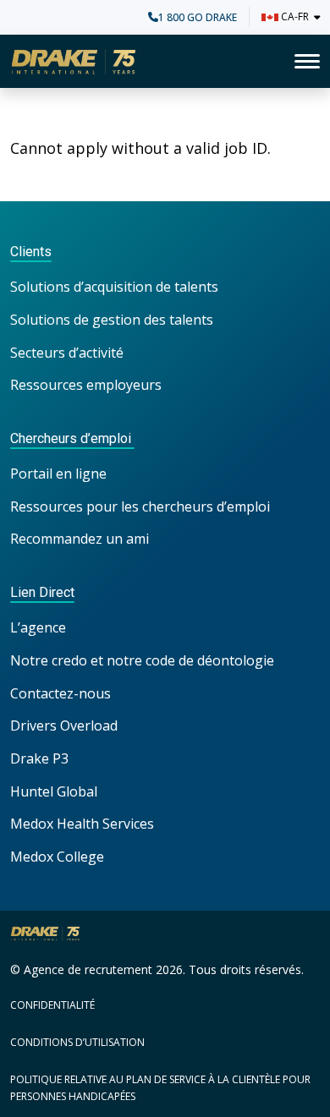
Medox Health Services (82, 823)
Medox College (57, 856)
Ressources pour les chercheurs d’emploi (140, 506)
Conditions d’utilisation (77, 1042)
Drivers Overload (64, 725)
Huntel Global (53, 791)
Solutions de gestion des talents (111, 319)
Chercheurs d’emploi (72, 438)
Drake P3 (39, 758)
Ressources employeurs (86, 384)
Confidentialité (52, 1005)
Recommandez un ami (79, 538)
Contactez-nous (60, 693)
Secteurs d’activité (67, 352)
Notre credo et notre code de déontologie (144, 660)
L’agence (38, 627)
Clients (31, 252)
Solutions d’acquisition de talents (116, 286)
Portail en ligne (58, 473)
